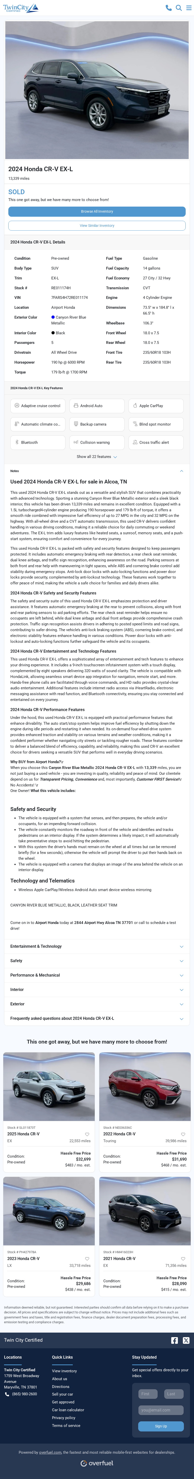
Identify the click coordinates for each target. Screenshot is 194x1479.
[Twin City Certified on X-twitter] (184, 1340)
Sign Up (161, 1426)
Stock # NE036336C (117, 1128)
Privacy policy (63, 1418)
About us (59, 1379)
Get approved (63, 1402)
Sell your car (62, 1394)
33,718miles (80, 1265)
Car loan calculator (68, 1410)
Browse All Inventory (97, 211)
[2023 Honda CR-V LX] (49, 1211)
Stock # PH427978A (21, 1252)
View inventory (64, 1371)
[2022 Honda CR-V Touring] (145, 1086)
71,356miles (176, 1265)
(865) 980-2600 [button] (24, 1394)
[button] (169, 8)
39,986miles (176, 1141)
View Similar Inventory (97, 226)
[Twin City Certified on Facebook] (172, 1340)
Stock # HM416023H (118, 1252)
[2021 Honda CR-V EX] (145, 1211)
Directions (60, 1386)
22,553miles (80, 1141)
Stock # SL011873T (21, 1128)
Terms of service (66, 1425)
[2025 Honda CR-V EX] (49, 1086)
